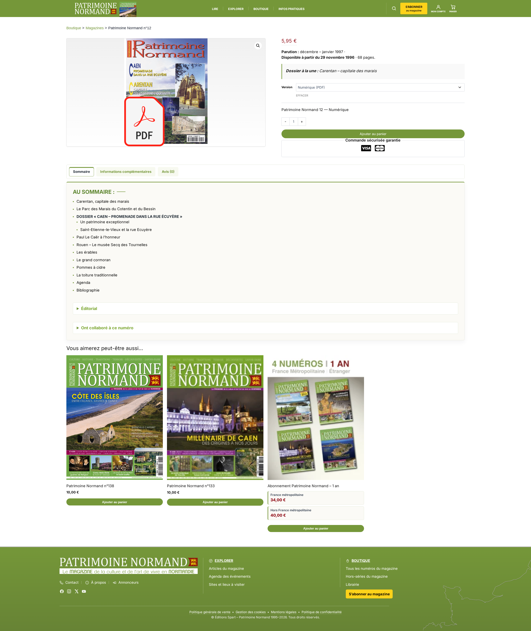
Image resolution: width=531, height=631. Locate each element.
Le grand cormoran (94, 260)
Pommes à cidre (91, 267)
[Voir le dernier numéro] (127, 9)
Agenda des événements (230, 576)
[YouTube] (84, 591)
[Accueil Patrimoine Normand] (129, 562)
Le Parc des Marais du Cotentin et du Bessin (116, 209)
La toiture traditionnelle (97, 275)
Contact (72, 582)
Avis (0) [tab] (168, 172)
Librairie (352, 584)
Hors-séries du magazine (367, 576)
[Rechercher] (394, 8)
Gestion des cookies (251, 612)
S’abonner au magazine (369, 594)
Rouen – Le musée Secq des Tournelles (112, 245)
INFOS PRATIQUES (291, 9)
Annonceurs (128, 582)
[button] (258, 45)
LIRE (215, 9)
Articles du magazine (226, 568)
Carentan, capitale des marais (103, 201)
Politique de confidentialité (322, 612)
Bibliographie (88, 290)
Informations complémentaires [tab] (125, 172)
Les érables (87, 252)
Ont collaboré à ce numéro (107, 327)
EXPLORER (236, 9)
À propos (98, 582)
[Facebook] (62, 591)
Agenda (83, 282)
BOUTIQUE (261, 9)
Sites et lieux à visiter (227, 584)
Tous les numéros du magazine (372, 568)
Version (286, 87)
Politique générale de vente (209, 612)
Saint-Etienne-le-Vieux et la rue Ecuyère (116, 229)
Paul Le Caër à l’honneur (98, 237)
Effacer (302, 95)
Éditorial (89, 308)
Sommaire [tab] (81, 172)
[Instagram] (69, 591)
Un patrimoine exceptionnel (104, 222)
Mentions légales (283, 612)
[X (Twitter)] (76, 591)
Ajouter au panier (373, 134)
